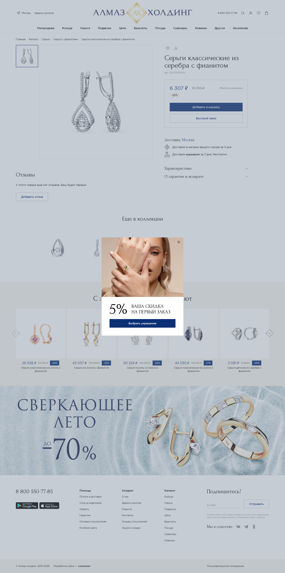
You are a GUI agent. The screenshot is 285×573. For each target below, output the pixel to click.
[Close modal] (178, 242)
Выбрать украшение (142, 323)
